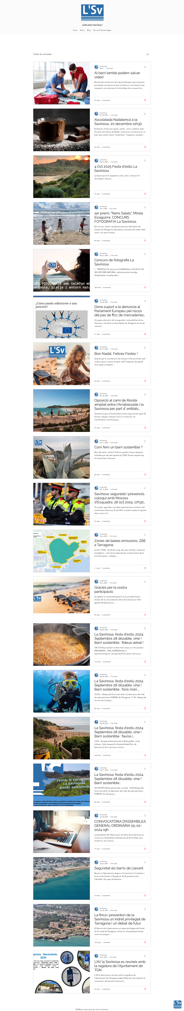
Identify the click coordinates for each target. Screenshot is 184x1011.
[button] (147, 54)
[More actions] (145, 67)
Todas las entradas (42, 54)
